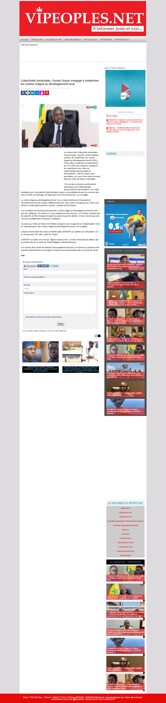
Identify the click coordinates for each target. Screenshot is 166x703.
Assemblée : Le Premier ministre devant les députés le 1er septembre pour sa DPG (124, 597)
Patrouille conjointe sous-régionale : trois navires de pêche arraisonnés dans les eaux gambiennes (124, 375)
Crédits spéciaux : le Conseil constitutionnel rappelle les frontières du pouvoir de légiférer (125, 340)
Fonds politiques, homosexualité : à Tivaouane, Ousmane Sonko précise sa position (122, 285)
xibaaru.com (125, 555)
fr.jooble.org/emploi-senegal (125, 525)
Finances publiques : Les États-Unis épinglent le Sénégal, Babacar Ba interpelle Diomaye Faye (125, 357)
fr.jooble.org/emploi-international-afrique (126, 521)
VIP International (29, 45)
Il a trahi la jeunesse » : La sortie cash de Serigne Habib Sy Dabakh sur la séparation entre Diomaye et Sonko (124, 321)
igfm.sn (125, 530)
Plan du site (68, 699)
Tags (100, 699)
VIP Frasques (90, 40)
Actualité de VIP (54, 40)
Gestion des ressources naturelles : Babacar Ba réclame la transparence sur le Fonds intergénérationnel (124, 267)
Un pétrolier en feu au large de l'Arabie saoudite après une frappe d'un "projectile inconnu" (124, 411)
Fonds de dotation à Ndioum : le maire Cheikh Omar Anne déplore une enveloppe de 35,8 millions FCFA (125, 632)
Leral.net (125, 534)
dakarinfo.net (125, 517)
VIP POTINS (106, 40)
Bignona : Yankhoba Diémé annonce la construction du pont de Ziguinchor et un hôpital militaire (123, 119)
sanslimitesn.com (125, 542)
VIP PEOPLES (122, 40)
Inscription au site (91, 699)
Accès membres (57, 699)
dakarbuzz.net (125, 512)
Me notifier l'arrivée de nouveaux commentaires (44, 317)
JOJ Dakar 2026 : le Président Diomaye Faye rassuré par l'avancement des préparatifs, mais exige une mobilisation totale (81, 369)
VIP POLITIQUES (73, 40)
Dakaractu (125, 508)
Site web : (27, 285)
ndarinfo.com (125, 538)
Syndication (80, 699)
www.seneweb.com (125, 551)
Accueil (24, 40)
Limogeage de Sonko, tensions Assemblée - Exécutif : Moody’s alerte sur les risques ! (40, 369)
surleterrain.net (125, 547)
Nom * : (26, 269)
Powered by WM (109, 699)
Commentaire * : (29, 293)
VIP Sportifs (37, 40)
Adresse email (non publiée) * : (34, 277)
